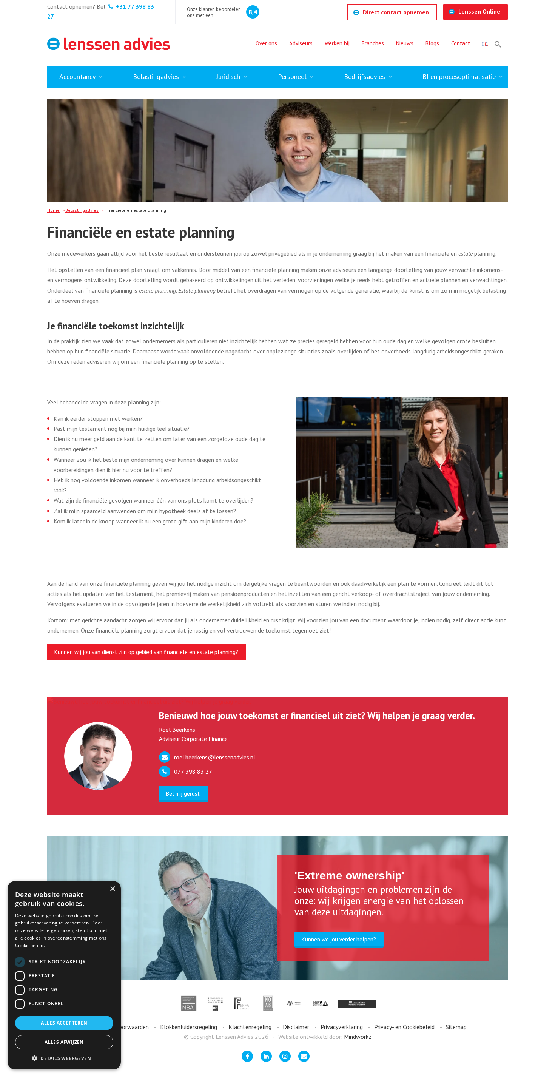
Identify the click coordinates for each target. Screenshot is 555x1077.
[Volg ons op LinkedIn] (266, 1056)
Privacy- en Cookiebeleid (405, 1027)
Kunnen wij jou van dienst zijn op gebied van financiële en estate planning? (146, 652)
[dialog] (64, 975)
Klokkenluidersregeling (189, 1027)
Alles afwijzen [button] (64, 1042)
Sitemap (456, 1027)
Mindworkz (358, 1036)
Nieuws (404, 43)
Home (53, 210)
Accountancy (77, 76)
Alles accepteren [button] (64, 1023)
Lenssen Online (479, 11)
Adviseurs (301, 43)
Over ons (266, 43)
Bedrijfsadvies (364, 76)
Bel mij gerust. (183, 793)
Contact (460, 43)
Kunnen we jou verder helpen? (339, 939)
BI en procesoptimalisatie (459, 76)
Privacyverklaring (342, 1027)
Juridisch (228, 76)
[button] (498, 44)
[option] (402, 472)
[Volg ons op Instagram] (285, 1056)
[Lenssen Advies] (108, 43)
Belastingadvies (156, 76)
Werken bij (337, 43)
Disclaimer (297, 1027)
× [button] (112, 889)
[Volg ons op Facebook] (247, 1056)
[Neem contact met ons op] (304, 1056)
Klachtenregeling (250, 1027)
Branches (373, 43)
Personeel (292, 76)
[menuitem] (266, 44)
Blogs (432, 43)
